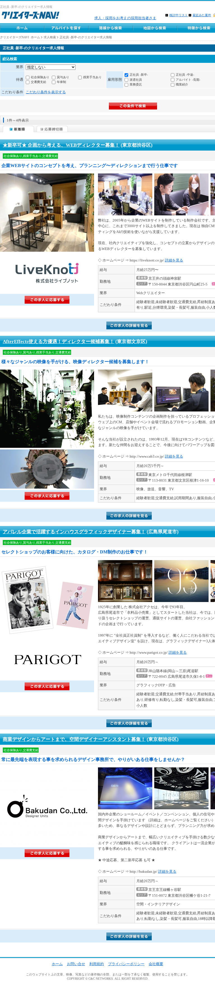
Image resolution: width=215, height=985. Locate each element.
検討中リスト (178, 15)
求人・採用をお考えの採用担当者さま (125, 18)
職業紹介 (182, 84)
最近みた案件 (202, 15)
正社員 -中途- (185, 74)
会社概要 (156, 964)
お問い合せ (76, 964)
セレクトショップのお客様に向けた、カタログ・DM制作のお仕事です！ (74, 551)
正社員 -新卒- (139, 74)
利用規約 (96, 964)
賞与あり (63, 77)
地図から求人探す (155, 28)
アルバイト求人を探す (66, 28)
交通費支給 (38, 82)
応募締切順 (52, 129)
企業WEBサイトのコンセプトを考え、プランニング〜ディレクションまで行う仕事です (89, 165)
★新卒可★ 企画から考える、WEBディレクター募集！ (61, 145)
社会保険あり (40, 77)
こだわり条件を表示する (46, 92)
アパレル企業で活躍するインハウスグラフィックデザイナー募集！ (74, 531)
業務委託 (136, 84)
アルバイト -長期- (188, 79)
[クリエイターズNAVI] (30, 16)
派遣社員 (136, 79)
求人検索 (50, 37)
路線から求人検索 (110, 28)
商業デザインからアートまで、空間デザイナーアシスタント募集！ (74, 739)
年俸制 (61, 82)
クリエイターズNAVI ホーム (20, 37)
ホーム (22, 28)
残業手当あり (92, 77)
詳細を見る (174, 260)
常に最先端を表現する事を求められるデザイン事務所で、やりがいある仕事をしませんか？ (93, 759)
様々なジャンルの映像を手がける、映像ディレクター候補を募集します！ (75, 361)
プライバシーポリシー (126, 964)
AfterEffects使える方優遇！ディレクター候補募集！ (58, 341)
